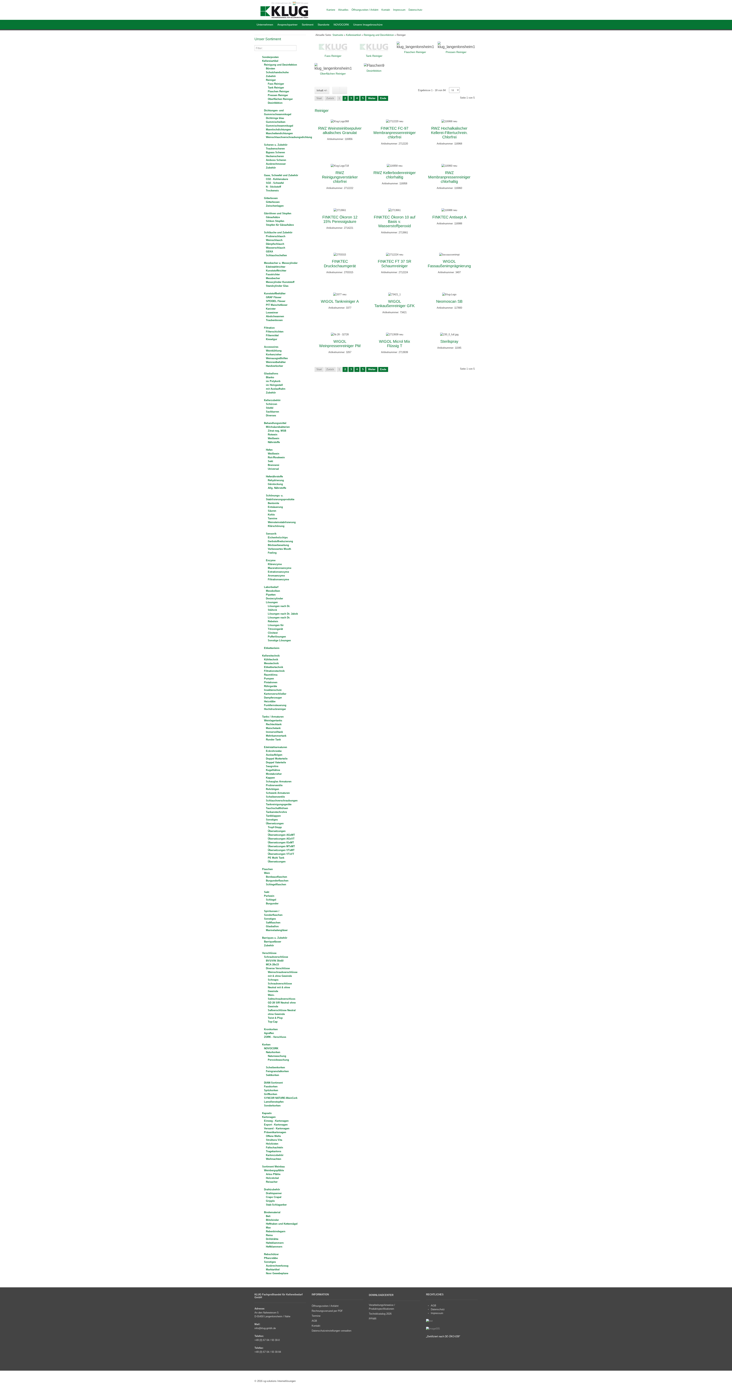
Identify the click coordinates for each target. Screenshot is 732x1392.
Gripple (270, 1200)
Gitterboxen (271, 198)
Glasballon (272, 926)
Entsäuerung (275, 507)
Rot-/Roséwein (276, 457)
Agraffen (269, 1033)
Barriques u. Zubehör (274, 937)
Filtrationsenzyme (278, 579)
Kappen (270, 777)
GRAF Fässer (273, 297)
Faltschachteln (274, 1147)
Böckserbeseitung (278, 545)
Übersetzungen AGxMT (281, 834)
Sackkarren (272, 411)
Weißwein (273, 438)
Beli (268, 1216)
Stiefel (269, 407)
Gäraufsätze (273, 217)
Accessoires (271, 346)
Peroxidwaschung (278, 1059)
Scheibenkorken (275, 1067)
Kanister (271, 308)
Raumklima (270, 674)
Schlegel (271, 899)
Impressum (437, 1313)
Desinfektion (275, 102)
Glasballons (271, 373)
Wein (267, 873)
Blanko (270, 377)
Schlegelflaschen (276, 884)
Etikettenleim (271, 648)
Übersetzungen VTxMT (281, 850)
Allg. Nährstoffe (277, 487)
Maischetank (273, 728)
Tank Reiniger (276, 87)
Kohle (271, 514)
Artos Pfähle (273, 1174)
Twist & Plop (275, 1017)
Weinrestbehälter (276, 362)
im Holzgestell (274, 385)
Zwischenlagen (275, 205)
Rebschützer (271, 1254)
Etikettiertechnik (273, 667)
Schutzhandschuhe (277, 72)
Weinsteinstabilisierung (282, 522)
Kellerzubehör (272, 400)
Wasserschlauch (275, 247)
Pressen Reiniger (278, 95)
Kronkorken (271, 1029)
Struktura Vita (274, 1139)
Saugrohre (272, 766)
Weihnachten (273, 1159)
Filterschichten (274, 331)
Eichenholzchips (278, 537)
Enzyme (270, 560)
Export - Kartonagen (276, 1124)
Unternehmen (265, 24)
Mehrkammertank (276, 735)
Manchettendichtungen (279, 133)
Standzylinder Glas (277, 285)
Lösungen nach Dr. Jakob (283, 613)
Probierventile (274, 785)
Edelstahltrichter (275, 266)
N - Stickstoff (273, 186)
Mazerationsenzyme (279, 568)
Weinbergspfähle (274, 1170)
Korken (266, 1044)
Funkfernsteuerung (275, 705)
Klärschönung (276, 526)
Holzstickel (272, 1178)
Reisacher (272, 1181)
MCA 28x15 (272, 964)
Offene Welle (273, 1136)
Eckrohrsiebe (274, 751)
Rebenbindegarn (275, 1231)
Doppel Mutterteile (276, 758)
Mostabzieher (274, 773)
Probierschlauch (275, 236)
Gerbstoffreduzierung (280, 541)
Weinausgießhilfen (277, 358)
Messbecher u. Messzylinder (281, 263)
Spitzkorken (271, 1090)
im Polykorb (273, 381)
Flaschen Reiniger (278, 91)
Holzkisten (272, 1143)
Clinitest (273, 632)
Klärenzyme (275, 564)
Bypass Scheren (275, 152)
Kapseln (267, 1113)
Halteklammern (275, 1242)
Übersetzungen (275, 823)
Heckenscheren (275, 156)
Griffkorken (270, 1094)
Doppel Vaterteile (276, 762)
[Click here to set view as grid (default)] (336, 90)
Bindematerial (272, 1212)
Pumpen (269, 678)
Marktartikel (273, 1269)
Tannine (272, 518)
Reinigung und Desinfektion (280, 64)
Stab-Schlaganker (276, 1204)
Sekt (270, 461)
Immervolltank (274, 732)
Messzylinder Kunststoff (280, 282)
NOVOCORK (341, 24)
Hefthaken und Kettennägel (282, 1223)
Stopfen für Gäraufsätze (280, 224)
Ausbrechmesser (276, 163)
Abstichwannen (275, 316)
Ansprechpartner (287, 24)
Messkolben (273, 590)
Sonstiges (272, 819)
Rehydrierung (276, 480)
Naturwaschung (277, 1056)
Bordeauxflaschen (276, 876)
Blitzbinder (272, 1220)
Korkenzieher (274, 354)
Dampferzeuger (273, 697)
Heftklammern (274, 1246)
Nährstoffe (274, 442)
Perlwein (269, 895)
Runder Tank (273, 739)
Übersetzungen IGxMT (281, 842)
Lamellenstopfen (274, 1101)
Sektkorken (272, 1075)
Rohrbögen (272, 789)
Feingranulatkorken (277, 1071)
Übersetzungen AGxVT (281, 838)
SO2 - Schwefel (275, 182)
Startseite (337, 35)
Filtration (269, 327)
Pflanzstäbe (271, 1258)
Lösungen (272, 602)
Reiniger (271, 80)
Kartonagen (269, 1117)
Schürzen (271, 404)
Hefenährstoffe (274, 476)
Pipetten (271, 594)
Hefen (269, 449)
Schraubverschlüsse (276, 956)
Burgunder (272, 903)
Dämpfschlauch (275, 243)
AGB (433, 1305)
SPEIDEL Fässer (275, 301)
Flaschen (267, 869)
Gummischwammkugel (279, 125)
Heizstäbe (269, 701)
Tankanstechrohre (276, 812)
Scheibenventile (275, 796)
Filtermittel (272, 335)
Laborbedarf (271, 587)
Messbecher (273, 278)
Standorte (323, 24)
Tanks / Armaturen (273, 716)
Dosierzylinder (274, 598)
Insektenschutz (273, 690)
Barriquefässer (272, 941)
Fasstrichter (273, 274)
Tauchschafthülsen (277, 808)
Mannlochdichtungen (278, 129)
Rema (269, 1235)
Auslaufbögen (274, 754)
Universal (273, 468)
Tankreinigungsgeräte (278, 804)
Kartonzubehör (274, 1155)
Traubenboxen (274, 320)
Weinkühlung (274, 350)
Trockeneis (272, 190)
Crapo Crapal (273, 1197)
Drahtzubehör (272, 1189)
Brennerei (273, 465)
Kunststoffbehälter (275, 293)
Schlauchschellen (276, 255)
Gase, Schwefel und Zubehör (281, 175)
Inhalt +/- (322, 90)
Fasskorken (271, 1086)
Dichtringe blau (275, 118)
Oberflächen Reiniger (280, 99)
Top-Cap (273, 1021)
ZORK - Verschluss (275, 1037)
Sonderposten (270, 57)
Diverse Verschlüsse (278, 968)
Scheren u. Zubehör (275, 144)
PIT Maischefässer (276, 304)
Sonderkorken (272, 1105)
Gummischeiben (275, 121)
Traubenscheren (275, 148)
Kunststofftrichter (276, 270)
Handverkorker (274, 365)
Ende (383, 98)
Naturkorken (273, 1052)
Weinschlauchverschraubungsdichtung (289, 137)
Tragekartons (273, 1151)
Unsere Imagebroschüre (368, 24)
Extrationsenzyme (278, 571)
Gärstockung (275, 484)
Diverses (271, 415)
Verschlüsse (269, 953)
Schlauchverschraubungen (282, 800)
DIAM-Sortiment (273, 1082)
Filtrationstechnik (274, 671)
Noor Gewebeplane (277, 1273)
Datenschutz (438, 1309)
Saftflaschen (273, 922)
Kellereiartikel (270, 60)
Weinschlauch (274, 240)
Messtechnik (271, 663)
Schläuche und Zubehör (278, 232)
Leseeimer (272, 312)
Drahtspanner (274, 1193)
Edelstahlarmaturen (275, 747)
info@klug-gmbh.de (265, 1328)
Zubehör (271, 76)
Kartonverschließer (275, 693)
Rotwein (272, 434)
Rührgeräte (270, 686)
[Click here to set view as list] (343, 90)
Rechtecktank (274, 724)
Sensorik (271, 533)
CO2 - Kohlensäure (277, 179)
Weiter (372, 98)
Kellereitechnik (271, 655)
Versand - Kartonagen (276, 1128)
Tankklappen (273, 815)
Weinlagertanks (273, 720)
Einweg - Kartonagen (276, 1120)
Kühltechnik (271, 659)
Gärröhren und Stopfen (277, 213)
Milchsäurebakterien (278, 426)
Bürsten (270, 68)
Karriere (331, 9)
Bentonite (273, 503)
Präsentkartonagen (275, 1132)
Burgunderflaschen (277, 880)
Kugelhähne (273, 770)
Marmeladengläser (277, 930)
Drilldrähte (272, 1239)
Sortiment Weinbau (273, 1166)
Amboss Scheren (276, 160)
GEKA (269, 251)
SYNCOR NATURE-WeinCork (280, 1098)
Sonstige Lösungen (279, 640)
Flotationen (270, 682)
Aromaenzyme (276, 575)
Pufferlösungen (277, 636)
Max (268, 1227)
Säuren (272, 510)
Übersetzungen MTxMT (281, 846)
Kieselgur (271, 339)
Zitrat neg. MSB (277, 430)
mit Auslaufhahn (275, 388)
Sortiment (307, 24)
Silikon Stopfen (275, 221)
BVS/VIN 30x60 (274, 960)
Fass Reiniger (276, 83)
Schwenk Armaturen (278, 793)
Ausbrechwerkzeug (277, 1265)
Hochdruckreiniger (275, 709)
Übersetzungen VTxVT (281, 854)
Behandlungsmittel (275, 423)
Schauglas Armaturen (278, 781)
